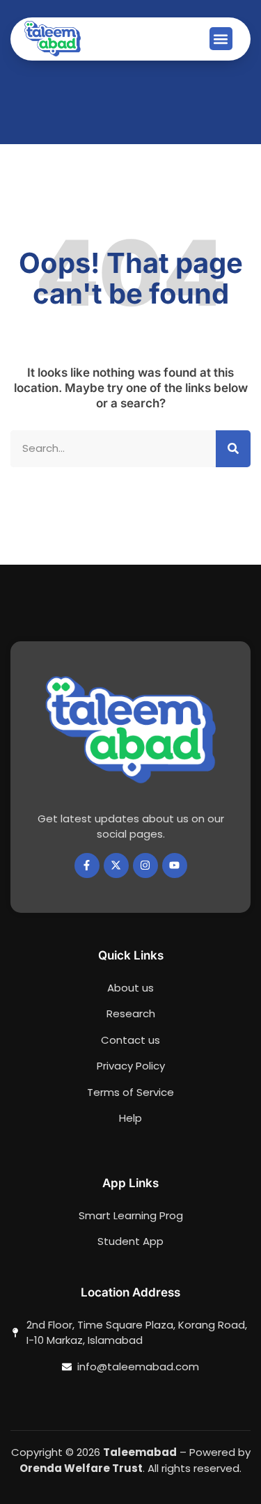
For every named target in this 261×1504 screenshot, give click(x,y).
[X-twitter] (116, 865)
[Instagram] (145, 865)
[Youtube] (174, 865)
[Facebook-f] (87, 865)
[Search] (233, 448)
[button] (220, 38)
